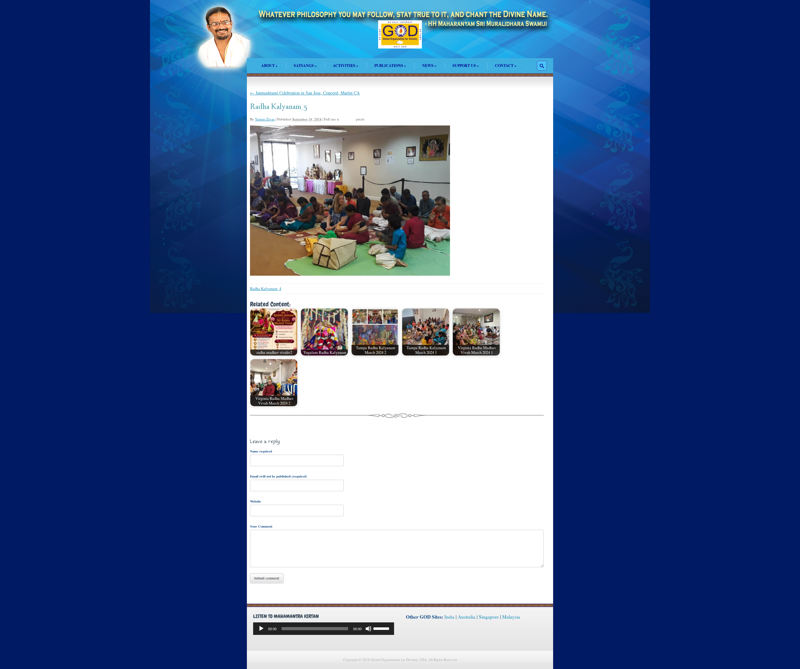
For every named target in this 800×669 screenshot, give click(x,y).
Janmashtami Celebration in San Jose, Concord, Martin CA (305, 93)
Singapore (489, 617)
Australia (466, 617)
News (429, 65)
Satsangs (305, 65)
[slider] (382, 628)
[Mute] (368, 629)
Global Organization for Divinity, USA (400, 39)
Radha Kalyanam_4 (265, 288)
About (269, 65)
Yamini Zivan (265, 119)
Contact (505, 65)
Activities (345, 65)
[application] (323, 628)
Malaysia (511, 617)
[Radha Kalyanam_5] (350, 274)
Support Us (465, 65)
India (449, 617)
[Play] (261, 629)
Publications (390, 65)
